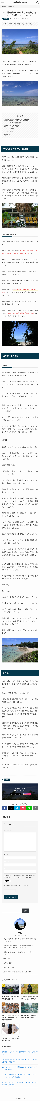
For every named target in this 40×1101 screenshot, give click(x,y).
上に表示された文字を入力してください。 (16, 885)
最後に (8, 134)
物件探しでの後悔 (12, 126)
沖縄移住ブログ (20, 2)
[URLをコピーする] (35, 808)
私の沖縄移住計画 (15, 123)
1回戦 (12, 129)
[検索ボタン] (37, 2)
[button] (4, 808)
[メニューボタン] (2, 2)
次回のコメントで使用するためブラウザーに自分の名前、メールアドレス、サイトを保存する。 (20, 876)
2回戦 (12, 131)
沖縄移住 (6, 18)
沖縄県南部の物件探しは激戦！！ (18, 120)
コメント (7, 830)
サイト (6, 869)
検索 (25, 911)
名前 (6, 854)
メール (7, 861)
